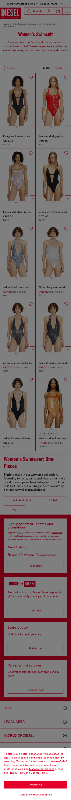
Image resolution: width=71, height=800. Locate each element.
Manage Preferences (41, 768)
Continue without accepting (35, 794)
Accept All (35, 784)
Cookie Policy (39, 772)
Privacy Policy (17, 772)
